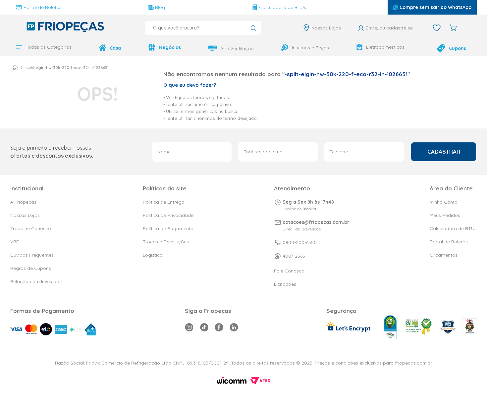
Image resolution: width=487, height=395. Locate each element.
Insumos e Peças (310, 48)
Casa (115, 48)
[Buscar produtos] (253, 28)
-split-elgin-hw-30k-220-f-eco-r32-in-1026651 (67, 68)
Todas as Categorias (49, 47)
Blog (160, 7)
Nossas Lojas (326, 28)
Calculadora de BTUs (282, 7)
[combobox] (203, 28)
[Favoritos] (436, 28)
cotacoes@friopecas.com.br (316, 222)
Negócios (170, 47)
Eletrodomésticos (385, 47)
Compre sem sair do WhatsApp (435, 7)
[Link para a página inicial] (15, 67)
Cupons (457, 48)
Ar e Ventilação (237, 48)
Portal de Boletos (43, 7)
